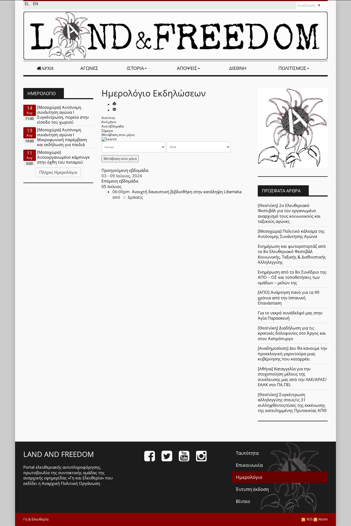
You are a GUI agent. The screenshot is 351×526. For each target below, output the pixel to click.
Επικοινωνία (249, 465)
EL (27, 3)
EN (35, 3)
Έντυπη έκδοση (252, 489)
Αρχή (47, 68)
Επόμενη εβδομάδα (119, 181)
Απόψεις (187, 68)
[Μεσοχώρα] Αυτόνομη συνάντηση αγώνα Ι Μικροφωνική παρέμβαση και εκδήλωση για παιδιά (62, 137)
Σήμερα (107, 130)
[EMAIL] (114, 110)
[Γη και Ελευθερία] (175, 36)
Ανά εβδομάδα (112, 126)
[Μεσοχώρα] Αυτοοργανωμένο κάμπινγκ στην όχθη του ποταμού (63, 157)
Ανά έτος (108, 117)
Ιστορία (135, 68)
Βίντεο (243, 501)
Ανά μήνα (108, 122)
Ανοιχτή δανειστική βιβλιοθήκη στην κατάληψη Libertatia (187, 191)
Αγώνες (89, 68)
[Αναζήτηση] (109, 139)
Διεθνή (238, 68)
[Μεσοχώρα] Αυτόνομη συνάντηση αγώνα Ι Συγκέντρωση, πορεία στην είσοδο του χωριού (63, 114)
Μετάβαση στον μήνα (117, 134)
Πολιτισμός (292, 68)
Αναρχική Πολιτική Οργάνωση (71, 483)
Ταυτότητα (247, 453)
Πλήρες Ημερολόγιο (58, 172)
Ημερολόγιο (249, 477)
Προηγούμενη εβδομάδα (124, 170)
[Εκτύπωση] (114, 104)
